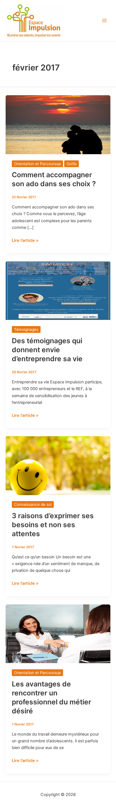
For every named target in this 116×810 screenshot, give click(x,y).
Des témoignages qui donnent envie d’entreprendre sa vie (47, 349)
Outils (71, 163)
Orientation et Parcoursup (37, 163)
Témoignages (26, 329)
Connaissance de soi (33, 504)
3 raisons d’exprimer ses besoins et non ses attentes (53, 524)
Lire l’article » (25, 240)
